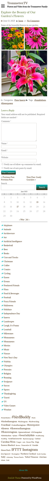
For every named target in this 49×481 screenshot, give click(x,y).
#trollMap (4, 439)
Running (7, 377)
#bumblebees (40, 100)
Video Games (9, 405)
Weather (7, 409)
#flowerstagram (9, 432)
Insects (22, 100)
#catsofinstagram (18, 425)
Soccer (7, 385)
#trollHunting (40, 435)
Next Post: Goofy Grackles (34, 178)
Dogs (37, 442)
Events (7, 281)
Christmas (8, 261)
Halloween (8, 305)
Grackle (35, 445)
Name (4, 143)
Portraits (7, 369)
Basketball (8, 245)
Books (6, 253)
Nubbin (7, 361)
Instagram (30, 449)
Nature (7, 353)
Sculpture (8, 381)
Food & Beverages (11, 293)
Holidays (8, 309)
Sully (3, 457)
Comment (6, 121)
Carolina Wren (8, 441)
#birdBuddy (21, 417)
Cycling (7, 273)
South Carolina (41, 454)
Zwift (7, 460)
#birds (33, 418)
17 (17, 206)
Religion (7, 373)
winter (3, 460)
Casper (18, 442)
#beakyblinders (5, 418)
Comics (7, 269)
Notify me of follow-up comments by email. (22, 164)
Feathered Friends (11, 285)
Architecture (9, 233)
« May (21, 219)
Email (4, 150)
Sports (6, 389)
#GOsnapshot (36, 432)
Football (7, 297)
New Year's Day (10, 357)
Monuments (9, 337)
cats (23, 442)
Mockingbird (15, 454)
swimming (9, 457)
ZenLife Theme (14, 478)
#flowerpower (7, 103)
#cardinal (5, 424)
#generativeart (24, 432)
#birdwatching (34, 422)
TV (5, 401)
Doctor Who (30, 442)
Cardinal (37, 439)
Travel (6, 397)
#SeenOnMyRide (26, 435)
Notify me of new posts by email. (18, 168)
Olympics (8, 365)
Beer (6, 249)
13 (37, 202)
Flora (16, 100)
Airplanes (8, 225)
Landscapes (9, 321)
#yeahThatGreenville (15, 439)
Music (6, 349)
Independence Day (12, 313)
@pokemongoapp (28, 439)
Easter (6, 277)
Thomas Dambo (19, 457)
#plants (14, 435)
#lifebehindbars (6, 435)
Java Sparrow (5, 454)
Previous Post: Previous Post (8, 178)
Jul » (28, 219)
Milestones (8, 333)
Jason (20, 21)
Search (4, 183)
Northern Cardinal (28, 454)
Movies (7, 345)
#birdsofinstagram (9, 421)
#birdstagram (23, 422)
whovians (42, 457)
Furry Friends (10, 301)
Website (4, 157)
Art (5, 237)
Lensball (7, 329)
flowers (18, 445)
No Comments (33, 21)
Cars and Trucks (11, 257)
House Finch (5, 450)
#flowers (5, 428)
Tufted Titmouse (31, 457)
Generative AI (26, 445)
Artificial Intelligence (13, 241)
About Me (23, 470)
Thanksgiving (10, 393)
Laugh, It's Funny (11, 325)
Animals (7, 229)
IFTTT (16, 449)
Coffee (6, 265)
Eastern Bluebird (8, 445)
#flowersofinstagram (20, 428)
